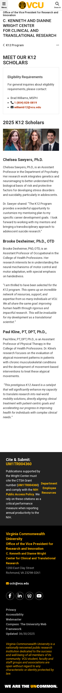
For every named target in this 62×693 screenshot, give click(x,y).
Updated (12, 633)
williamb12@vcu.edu (27, 107)
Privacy (11, 609)
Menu (4, 7)
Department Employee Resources (49, 488)
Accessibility (14, 614)
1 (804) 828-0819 (25, 102)
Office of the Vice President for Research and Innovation (30, 14)
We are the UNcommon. (31, 686)
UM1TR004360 (19, 464)
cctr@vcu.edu (19, 583)
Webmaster (13, 619)
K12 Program (15, 45)
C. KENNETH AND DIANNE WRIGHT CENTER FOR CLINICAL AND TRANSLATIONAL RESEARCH (29, 28)
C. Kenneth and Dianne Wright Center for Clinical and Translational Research (31, 558)
